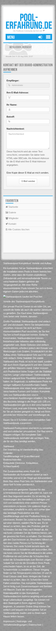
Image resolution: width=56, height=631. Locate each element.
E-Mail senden (28, 181)
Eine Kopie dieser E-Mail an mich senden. (28, 172)
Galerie (12, 212)
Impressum (9, 621)
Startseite (13, 206)
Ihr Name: (12, 104)
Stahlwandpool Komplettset (17, 263)
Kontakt (12, 223)
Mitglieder (13, 218)
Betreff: (11, 116)
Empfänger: (13, 80)
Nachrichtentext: (16, 128)
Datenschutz (35, 624)
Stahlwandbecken (22, 395)
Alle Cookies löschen (18, 229)
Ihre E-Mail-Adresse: (18, 92)
